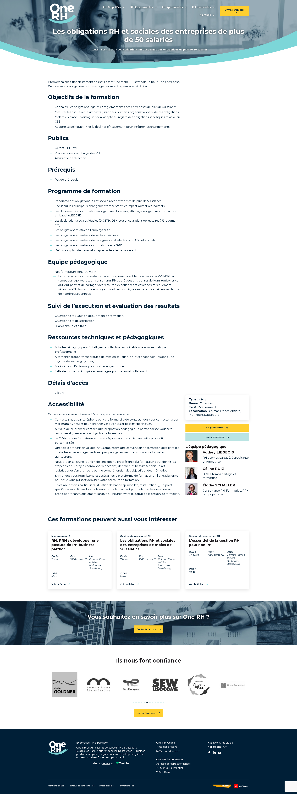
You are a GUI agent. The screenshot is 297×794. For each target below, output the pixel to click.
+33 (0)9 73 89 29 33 (220, 742)
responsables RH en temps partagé (102, 757)
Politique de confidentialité (82, 785)
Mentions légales (56, 785)
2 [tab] (136, 702)
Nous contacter (215, 437)
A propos (205, 14)
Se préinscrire (214, 427)
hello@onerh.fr (217, 746)
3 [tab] (139, 702)
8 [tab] (152, 702)
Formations (108, 49)
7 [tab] (150, 702)
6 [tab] (147, 702)
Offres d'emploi (234, 9)
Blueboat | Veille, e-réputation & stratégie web (221, 786)
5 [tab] (144, 702)
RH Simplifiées (112, 7)
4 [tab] (141, 702)
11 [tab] (161, 702)
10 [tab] (158, 702)
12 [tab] (163, 702)
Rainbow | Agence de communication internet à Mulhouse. (241, 786)
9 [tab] (155, 702)
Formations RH (126, 785)
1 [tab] (133, 702)
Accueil (94, 49)
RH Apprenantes (172, 7)
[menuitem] (114, 7)
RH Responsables (141, 7)
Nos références (146, 713)
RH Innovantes (201, 7)
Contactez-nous (146, 629)
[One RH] (62, 13)
